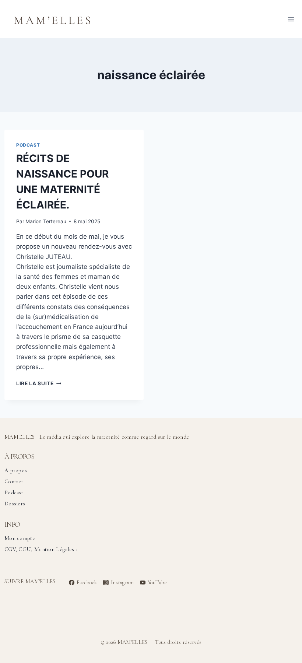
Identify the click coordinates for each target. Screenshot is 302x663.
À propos (15, 470)
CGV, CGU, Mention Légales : (40, 549)
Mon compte (19, 538)
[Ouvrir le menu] (291, 19)
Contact (13, 481)
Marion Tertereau (45, 221)
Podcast (28, 145)
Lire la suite (38, 383)
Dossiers (14, 503)
